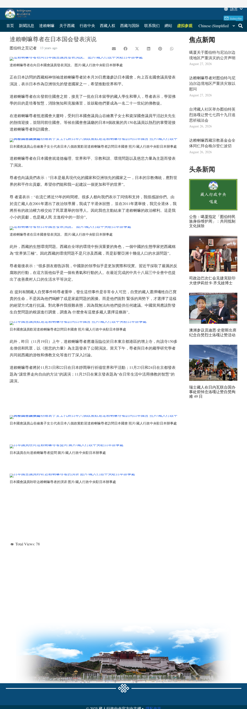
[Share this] (125, 49)
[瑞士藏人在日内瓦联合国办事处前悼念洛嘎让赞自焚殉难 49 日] (213, 363)
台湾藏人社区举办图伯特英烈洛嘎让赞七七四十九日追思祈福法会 (212, 114)
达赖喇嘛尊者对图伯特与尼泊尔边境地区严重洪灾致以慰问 (212, 83)
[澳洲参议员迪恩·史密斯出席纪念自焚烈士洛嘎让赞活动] (213, 308)
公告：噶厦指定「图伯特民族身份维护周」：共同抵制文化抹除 (212, 221)
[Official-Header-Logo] (18, 14)
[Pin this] (160, 49)
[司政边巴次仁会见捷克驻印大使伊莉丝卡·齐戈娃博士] (213, 254)
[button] (233, 9)
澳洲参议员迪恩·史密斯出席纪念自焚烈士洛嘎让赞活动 (212, 332)
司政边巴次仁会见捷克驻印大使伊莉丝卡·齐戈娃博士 (212, 280)
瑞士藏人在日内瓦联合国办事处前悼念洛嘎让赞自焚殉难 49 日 (212, 391)
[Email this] (114, 49)
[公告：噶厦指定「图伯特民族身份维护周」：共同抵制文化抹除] (213, 194)
